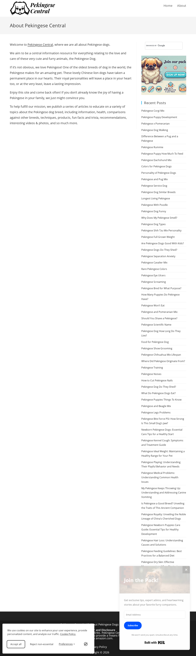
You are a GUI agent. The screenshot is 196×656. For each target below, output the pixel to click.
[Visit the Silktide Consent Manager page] (85, 644)
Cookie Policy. (68, 634)
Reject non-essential (41, 644)
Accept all (15, 644)
